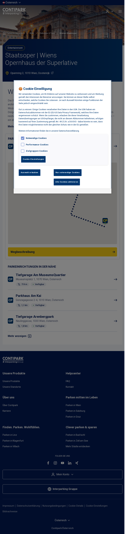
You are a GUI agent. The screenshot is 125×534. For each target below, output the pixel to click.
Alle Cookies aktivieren (67, 182)
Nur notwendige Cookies (68, 172)
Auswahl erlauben (29, 172)
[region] (62, 137)
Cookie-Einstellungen (33, 159)
